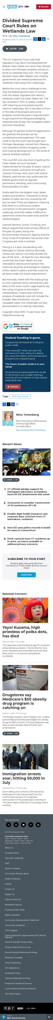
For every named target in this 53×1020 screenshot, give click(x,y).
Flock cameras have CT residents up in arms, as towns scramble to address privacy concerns (28, 542)
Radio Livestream (12, 915)
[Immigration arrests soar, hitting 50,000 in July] (25, 756)
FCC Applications (12, 968)
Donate (45, 7)
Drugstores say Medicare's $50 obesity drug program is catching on (24, 701)
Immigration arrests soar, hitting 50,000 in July (23, 778)
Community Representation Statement (22, 920)
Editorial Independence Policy (18, 978)
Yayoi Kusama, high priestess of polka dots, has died (24, 631)
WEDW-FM (9, 841)
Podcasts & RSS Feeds (15, 910)
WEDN (13, 839)
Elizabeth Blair (8, 642)
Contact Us (10, 889)
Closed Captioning (13, 963)
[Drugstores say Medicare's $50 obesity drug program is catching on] (25, 677)
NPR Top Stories (20, 396)
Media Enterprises (12, 879)
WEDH (7, 839)
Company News (12, 853)
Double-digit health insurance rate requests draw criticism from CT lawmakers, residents (27, 517)
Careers (8, 884)
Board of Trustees (12, 869)
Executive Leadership (14, 858)
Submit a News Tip (13, 900)
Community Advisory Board (17, 874)
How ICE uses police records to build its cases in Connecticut (28, 529)
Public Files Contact (12, 843)
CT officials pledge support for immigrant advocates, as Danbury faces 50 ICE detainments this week (28, 492)
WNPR (16, 841)
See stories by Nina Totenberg (31, 430)
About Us (9, 848)
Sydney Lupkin (8, 713)
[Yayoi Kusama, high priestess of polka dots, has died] (25, 610)
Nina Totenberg (21, 36)
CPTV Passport (11, 931)
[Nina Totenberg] (8, 418)
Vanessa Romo (8, 788)
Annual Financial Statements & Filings (21, 953)
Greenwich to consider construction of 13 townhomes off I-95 (28, 504)
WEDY (26, 839)
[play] (3, 1017)
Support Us (10, 894)
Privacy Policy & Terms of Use (17, 947)
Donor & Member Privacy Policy (19, 942)
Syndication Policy (13, 973)
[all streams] (49, 1017)
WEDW (19, 839)
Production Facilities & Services (18, 984)
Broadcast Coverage (13, 958)
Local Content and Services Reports (20, 989)
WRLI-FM (29, 841)
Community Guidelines (15, 925)
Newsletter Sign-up (13, 905)
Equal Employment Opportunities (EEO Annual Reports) (25, 936)
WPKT (22, 841)
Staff (7, 863)
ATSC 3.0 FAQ (25, 843)
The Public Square (12, 994)
